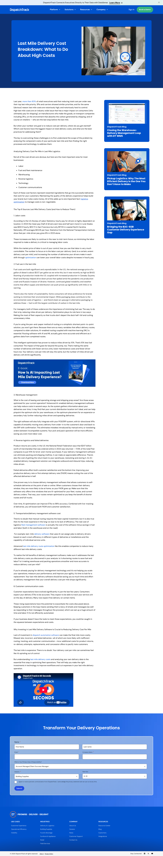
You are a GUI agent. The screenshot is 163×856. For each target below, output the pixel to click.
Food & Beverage (46, 833)
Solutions (69, 9)
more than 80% (29, 101)
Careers (72, 829)
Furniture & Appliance (47, 836)
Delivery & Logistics (47, 826)
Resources (85, 9)
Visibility (14, 833)
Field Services (45, 843)
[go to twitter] (148, 853)
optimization (30, 257)
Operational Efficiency (18, 829)
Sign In (131, 9)
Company (101, 9)
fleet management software (33, 525)
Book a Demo (145, 9)
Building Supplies (46, 829)
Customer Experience (18, 826)
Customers (102, 833)
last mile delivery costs (40, 659)
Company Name (88, 752)
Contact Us (73, 840)
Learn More (114, 2)
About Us (72, 826)
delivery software (41, 534)
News (71, 833)
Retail (42, 840)
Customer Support (76, 836)
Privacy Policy (49, 854)
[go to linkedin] (144, 853)
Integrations (102, 836)
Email (16, 752)
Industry (17, 772)
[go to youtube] (152, 853)
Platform (54, 9)
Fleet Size (85, 771)
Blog (100, 829)
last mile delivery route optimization (38, 546)
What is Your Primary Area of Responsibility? (28, 762)
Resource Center (104, 826)
